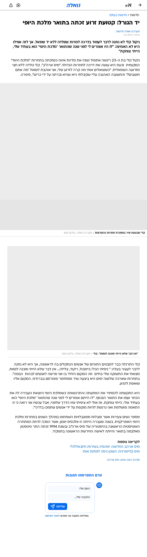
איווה (123, 460)
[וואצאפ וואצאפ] (18, 5)
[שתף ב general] (11, 5)
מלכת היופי (133, 460)
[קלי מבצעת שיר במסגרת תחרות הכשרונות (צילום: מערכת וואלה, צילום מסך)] (73, 160)
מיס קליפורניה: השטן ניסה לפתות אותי (111, 451)
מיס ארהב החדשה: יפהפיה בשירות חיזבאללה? (105, 447)
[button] (128, 5)
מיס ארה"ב (113, 460)
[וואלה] (73, 5)
